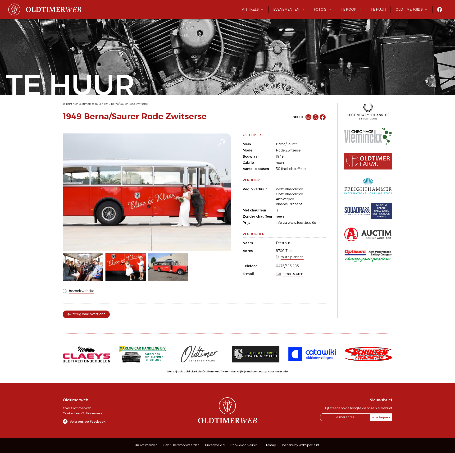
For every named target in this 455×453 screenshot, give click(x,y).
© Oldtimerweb (147, 445)
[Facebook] (323, 117)
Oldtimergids (409, 9)
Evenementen (286, 9)
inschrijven (381, 417)
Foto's (320, 9)
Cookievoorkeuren (244, 445)
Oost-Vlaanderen (289, 194)
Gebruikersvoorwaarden (181, 445)
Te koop (348, 9)
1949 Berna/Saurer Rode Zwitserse (126, 103)
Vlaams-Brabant (289, 204)
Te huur (378, 9)
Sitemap (270, 445)
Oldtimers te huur (90, 103)
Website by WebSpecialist (300, 445)
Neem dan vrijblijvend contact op (245, 371)
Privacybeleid (215, 445)
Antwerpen (285, 199)
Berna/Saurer (286, 144)
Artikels (250, 9)
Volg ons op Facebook (87, 421)
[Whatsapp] (315, 117)
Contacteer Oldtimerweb (82, 413)
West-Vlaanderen (289, 189)
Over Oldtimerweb (77, 408)
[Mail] (308, 117)
